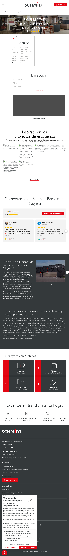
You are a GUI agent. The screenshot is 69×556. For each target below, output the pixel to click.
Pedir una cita (11, 480)
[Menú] (3, 5)
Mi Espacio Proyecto (7, 466)
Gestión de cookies (37, 538)
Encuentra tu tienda (7, 476)
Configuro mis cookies (10, 547)
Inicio (3, 12)
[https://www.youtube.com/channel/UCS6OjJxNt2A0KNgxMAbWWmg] (40, 525)
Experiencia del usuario (12, 539)
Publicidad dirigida (11, 540)
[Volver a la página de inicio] (34, 4)
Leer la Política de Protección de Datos (16, 528)
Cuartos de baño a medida (9, 454)
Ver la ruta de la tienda (39, 118)
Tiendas (8, 12)
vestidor (26, 276)
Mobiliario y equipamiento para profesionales (14, 457)
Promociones (5, 489)
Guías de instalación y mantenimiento (12, 493)
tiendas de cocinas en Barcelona (22, 338)
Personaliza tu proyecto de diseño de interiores (15, 469)
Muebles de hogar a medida (9, 451)
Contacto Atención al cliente (10, 472)
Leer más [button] (7, 235)
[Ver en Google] (6, 223)
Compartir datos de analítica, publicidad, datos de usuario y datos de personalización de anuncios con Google (18, 535)
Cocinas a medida (7, 444)
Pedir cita (61, 4)
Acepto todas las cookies (28, 547)
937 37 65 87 (41, 91)
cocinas (25, 278)
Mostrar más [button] (34, 179)
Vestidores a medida (7, 448)
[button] (4, 552)
